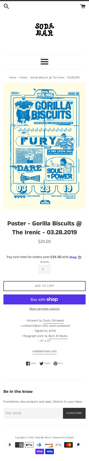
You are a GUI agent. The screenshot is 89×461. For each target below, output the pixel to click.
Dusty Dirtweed (53, 320)
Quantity (44, 262)
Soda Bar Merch (43, 437)
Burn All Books (58, 336)
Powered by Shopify (63, 437)
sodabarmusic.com (44, 351)
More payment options (44, 309)
